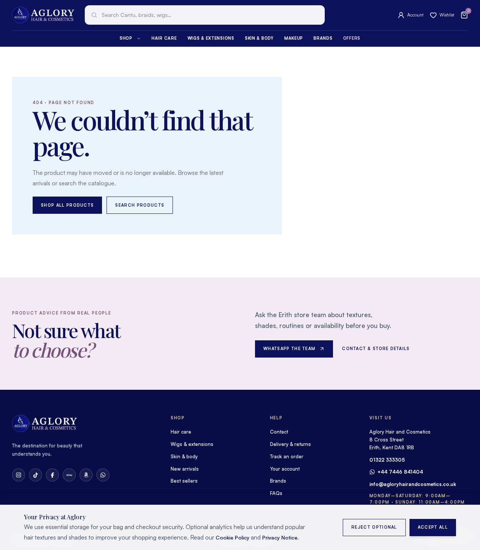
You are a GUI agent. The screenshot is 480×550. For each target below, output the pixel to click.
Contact (279, 432)
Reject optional (374, 527)
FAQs (276, 493)
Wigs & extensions (211, 38)
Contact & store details (376, 348)
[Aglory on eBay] (69, 474)
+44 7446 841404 (400, 472)
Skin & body (259, 38)
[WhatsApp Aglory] (103, 474)
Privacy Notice (279, 537)
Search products (139, 205)
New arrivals (185, 469)
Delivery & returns (290, 444)
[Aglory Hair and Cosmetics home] (43, 15)
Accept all (433, 527)
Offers (351, 38)
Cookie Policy (232, 537)
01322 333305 (387, 460)
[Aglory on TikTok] (35, 474)
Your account (285, 469)
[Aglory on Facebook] (52, 474)
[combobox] (205, 15)
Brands (323, 38)
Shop (126, 38)
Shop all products (67, 205)
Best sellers (184, 481)
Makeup (293, 38)
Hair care (164, 38)
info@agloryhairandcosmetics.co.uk (412, 484)
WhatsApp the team (289, 348)
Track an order (286, 456)
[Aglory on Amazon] (86, 474)
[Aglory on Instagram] (18, 474)
